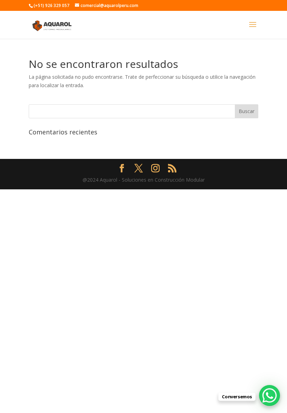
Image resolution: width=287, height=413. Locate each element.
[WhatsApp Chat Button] (269, 395)
